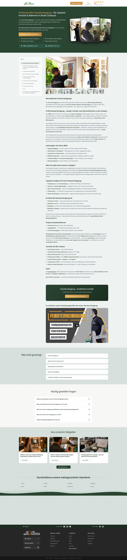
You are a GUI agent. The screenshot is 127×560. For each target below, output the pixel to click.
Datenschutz (57, 558)
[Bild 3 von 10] (60, 91)
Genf (70, 538)
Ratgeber (90, 543)
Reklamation (91, 538)
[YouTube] (70, 526)
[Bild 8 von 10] (89, 91)
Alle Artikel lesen (63, 467)
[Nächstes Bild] (105, 72)
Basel (70, 541)
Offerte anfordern (76, 3)
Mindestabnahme (54, 541)
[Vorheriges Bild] (48, 72)
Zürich (70, 536)
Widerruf (51, 558)
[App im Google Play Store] (103, 526)
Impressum (64, 558)
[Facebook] (64, 526)
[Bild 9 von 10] (95, 91)
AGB (47, 558)
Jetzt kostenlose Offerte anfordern (77, 296)
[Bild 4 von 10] (66, 91)
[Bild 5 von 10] (72, 91)
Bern (70, 543)
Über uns (52, 536)
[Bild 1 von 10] (48, 91)
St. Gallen (71, 546)
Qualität (52, 546)
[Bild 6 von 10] (78, 91)
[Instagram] (67, 526)
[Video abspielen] (77, 325)
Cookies (79, 558)
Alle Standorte (73, 548)
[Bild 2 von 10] (54, 91)
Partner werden (29, 543)
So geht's (52, 538)
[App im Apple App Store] (100, 526)
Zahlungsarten (54, 543)
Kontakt (90, 541)
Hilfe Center (91, 536)
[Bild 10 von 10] (101, 91)
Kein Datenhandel (72, 558)
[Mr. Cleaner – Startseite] (32, 532)
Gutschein (27, 547)
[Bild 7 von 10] (83, 91)
